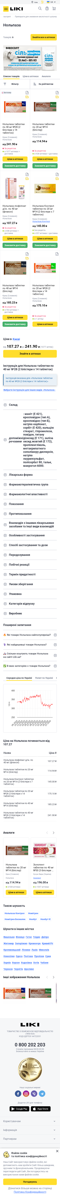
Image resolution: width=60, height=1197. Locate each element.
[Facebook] (18, 1093)
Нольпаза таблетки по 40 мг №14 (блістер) (14, 288)
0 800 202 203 (30, 1045)
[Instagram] (26, 1093)
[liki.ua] (16, 8)
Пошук (40, 8)
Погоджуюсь (30, 1182)
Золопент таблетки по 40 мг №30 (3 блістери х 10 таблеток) (43, 867)
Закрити (57, 1151)
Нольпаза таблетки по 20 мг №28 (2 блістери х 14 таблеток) (43, 290)
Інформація (10, 1130)
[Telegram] (42, 1093)
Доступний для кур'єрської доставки (27, 97)
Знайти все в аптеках (43, 37)
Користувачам (12, 1121)
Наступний (53, 832)
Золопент (37, 878)
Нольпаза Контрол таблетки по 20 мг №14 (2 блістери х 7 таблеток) (43, 210)
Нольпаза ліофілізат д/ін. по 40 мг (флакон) (14, 208)
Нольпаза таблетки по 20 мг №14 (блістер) (43, 127)
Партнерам (9, 1138)
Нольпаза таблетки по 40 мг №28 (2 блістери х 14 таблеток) (14, 128)
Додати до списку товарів (27, 93)
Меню (6, 9)
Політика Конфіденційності (30, 1191)
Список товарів (47, 8)
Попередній (47, 832)
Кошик (54, 8)
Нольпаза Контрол (41, 221)
